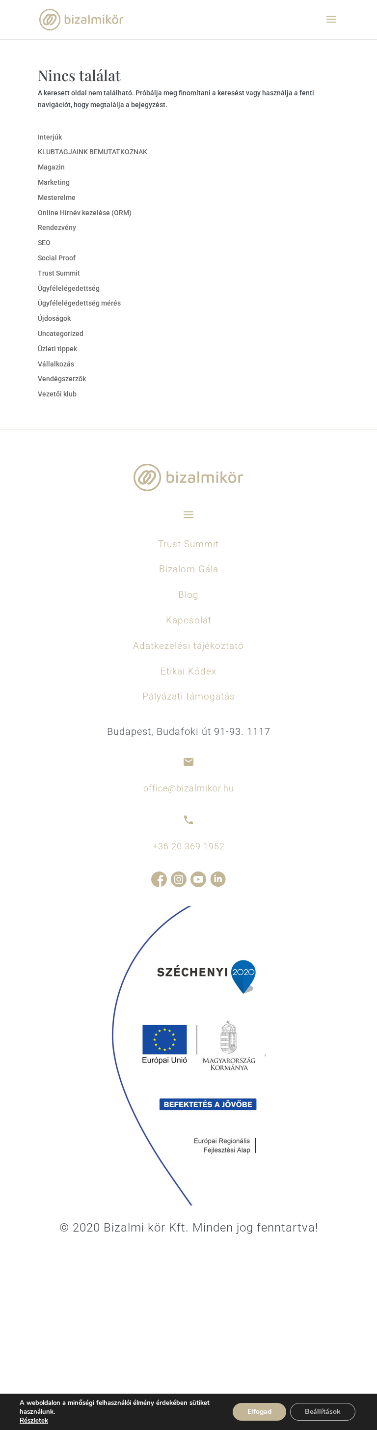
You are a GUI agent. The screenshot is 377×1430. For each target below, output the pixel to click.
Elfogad (259, 1411)
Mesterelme (57, 197)
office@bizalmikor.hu (188, 788)
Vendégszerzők (62, 379)
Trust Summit (59, 273)
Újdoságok (54, 318)
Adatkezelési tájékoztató (188, 645)
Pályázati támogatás (188, 696)
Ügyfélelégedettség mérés (79, 303)
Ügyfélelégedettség (69, 288)
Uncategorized (60, 333)
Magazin (51, 167)
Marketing (54, 182)
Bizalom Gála (188, 569)
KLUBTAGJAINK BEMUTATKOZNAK (92, 152)
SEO (44, 243)
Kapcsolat (189, 620)
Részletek (34, 1420)
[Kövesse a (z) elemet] (159, 879)
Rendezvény (57, 227)
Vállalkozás (56, 364)
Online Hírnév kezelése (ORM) (85, 213)
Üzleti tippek (57, 349)
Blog (188, 594)
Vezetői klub (57, 394)
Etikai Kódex (188, 671)
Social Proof (57, 258)
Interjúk (50, 137)
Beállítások (323, 1411)
